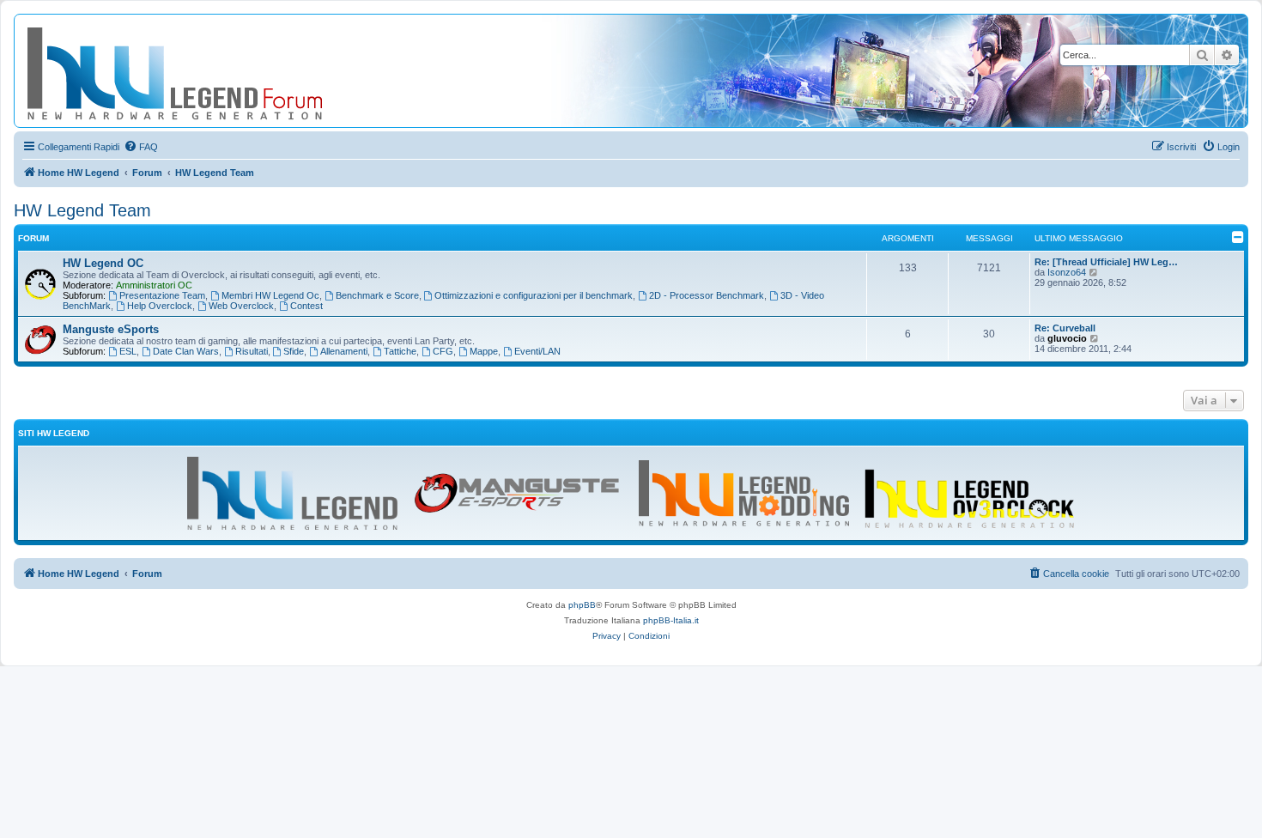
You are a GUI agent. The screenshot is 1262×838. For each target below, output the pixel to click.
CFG (443, 351)
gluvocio (1067, 338)
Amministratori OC (154, 285)
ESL (128, 351)
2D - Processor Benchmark (706, 295)
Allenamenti (343, 351)
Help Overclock (159, 306)
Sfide (293, 351)
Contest (306, 306)
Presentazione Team (162, 295)
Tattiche (400, 351)
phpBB (582, 605)
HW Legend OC (103, 263)
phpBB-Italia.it (671, 620)
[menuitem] (141, 147)
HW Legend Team (82, 210)
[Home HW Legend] (202, 71)
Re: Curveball (1064, 328)
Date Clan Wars (186, 351)
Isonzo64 (1066, 272)
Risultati (251, 351)
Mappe (484, 351)
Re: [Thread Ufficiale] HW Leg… (1106, 262)
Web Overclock (241, 306)
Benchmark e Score (377, 295)
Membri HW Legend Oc (270, 295)
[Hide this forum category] (1238, 237)
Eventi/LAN (537, 351)
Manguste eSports (111, 329)
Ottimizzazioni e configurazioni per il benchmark (533, 295)
